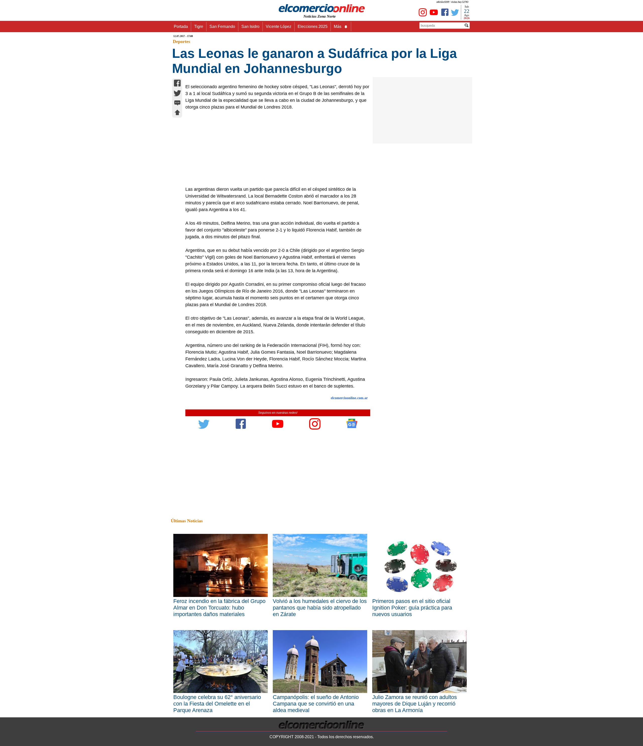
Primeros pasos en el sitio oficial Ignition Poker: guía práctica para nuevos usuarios (412, 607)
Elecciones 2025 (313, 26)
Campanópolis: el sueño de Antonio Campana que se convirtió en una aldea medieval (316, 703)
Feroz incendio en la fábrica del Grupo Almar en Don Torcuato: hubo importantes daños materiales (219, 607)
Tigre (198, 26)
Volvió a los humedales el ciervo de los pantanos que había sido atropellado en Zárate (320, 607)
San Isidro (250, 26)
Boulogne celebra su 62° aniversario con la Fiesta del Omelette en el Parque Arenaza (217, 703)
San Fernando (222, 26)
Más (337, 26)
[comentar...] (177, 103)
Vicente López (278, 26)
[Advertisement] (275, 148)
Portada (181, 26)
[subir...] (177, 113)
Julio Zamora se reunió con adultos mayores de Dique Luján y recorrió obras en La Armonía (414, 703)
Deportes (181, 41)
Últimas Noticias (187, 520)
